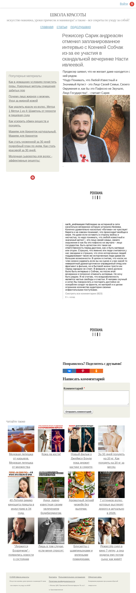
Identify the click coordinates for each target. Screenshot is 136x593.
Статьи (62, 26)
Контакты (53, 577)
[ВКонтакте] (69, 371)
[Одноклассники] (96, 371)
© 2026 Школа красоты (19, 577)
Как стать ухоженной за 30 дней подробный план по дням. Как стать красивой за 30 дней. (32, 146)
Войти (124, 4)
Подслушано (80, 26)
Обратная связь (95, 577)
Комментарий (74, 388)
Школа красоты (68, 15)
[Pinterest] (83, 371)
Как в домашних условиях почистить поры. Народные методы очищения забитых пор (32, 86)
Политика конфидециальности (62, 581)
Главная (46, 26)
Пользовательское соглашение (71, 577)
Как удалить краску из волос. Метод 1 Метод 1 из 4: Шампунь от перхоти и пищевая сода (32, 111)
